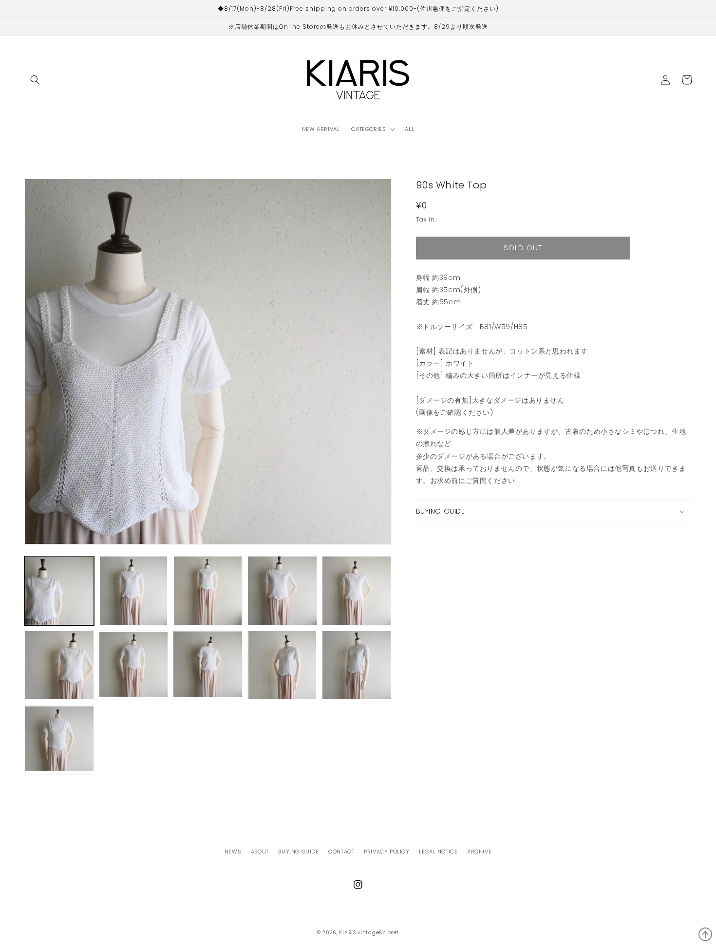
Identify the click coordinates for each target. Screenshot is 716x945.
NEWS (233, 851)
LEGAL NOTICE (438, 851)
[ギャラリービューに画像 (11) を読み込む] (59, 739)
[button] (35, 80)
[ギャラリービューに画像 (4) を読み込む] (282, 591)
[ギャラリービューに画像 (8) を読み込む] (208, 665)
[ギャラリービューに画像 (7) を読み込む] (134, 665)
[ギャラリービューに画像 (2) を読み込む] (134, 591)
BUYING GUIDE (298, 851)
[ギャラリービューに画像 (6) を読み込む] (59, 665)
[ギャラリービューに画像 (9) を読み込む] (282, 665)
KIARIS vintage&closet (369, 932)
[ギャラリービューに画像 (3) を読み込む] (208, 591)
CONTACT (341, 851)
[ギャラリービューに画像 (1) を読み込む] (59, 591)
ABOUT (260, 851)
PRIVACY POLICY (386, 851)
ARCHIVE (479, 851)
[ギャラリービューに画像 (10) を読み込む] (357, 665)
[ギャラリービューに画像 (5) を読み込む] (357, 591)
